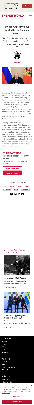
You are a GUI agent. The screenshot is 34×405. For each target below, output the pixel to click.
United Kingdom (25, 189)
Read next (7, 327)
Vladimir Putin (7, 189)
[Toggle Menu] (30, 15)
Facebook (11, 194)
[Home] (13, 16)
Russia (16, 189)
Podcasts (4, 341)
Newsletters (5, 352)
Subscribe (27, 6)
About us (4, 364)
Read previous (9, 288)
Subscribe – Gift (7, 382)
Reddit (22, 194)
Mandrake (17, 62)
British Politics (9, 186)
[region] (17, 394)
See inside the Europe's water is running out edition (15, 251)
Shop (3, 350)
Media (26, 186)
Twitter (15, 194)
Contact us (5, 362)
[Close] (32, 385)
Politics (19, 186)
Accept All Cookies (17, 401)
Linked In (18, 194)
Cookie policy (6, 393)
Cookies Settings (17, 396)
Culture (4, 344)
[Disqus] (17, 220)
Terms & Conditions (8, 367)
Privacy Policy (6, 370)
